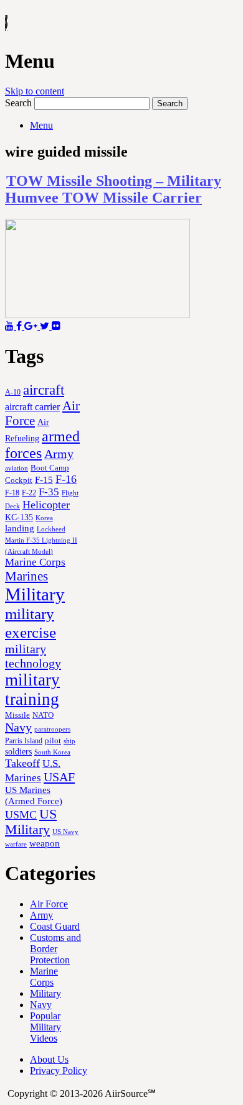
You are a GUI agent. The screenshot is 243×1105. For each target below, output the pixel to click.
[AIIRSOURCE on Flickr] (56, 326)
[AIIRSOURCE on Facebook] (20, 326)
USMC (21, 815)
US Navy (65, 831)
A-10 (13, 392)
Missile (17, 715)
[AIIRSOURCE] (6, 24)
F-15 (44, 479)
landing (19, 528)
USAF (59, 777)
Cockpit (18, 480)
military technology (33, 656)
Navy (18, 727)
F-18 (12, 492)
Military (35, 594)
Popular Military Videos (45, 1027)
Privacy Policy (58, 1070)
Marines (26, 576)
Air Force (49, 904)
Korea (44, 517)
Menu (41, 125)
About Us (49, 1059)
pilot (53, 740)
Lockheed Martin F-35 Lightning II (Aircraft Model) (41, 540)
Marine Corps (35, 562)
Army (59, 454)
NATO (43, 715)
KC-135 (19, 517)
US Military (31, 822)
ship (69, 741)
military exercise (30, 623)
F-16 (66, 479)
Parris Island (23, 740)
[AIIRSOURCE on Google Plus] (32, 326)
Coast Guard (55, 926)
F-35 (49, 492)
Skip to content (34, 91)
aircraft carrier (32, 406)
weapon (44, 843)
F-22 (29, 492)
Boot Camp (50, 468)
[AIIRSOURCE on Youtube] (10, 326)
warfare (16, 844)
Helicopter (46, 504)
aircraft (43, 390)
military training (32, 689)
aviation (16, 468)
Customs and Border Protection (55, 948)
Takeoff (22, 763)
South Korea (52, 752)
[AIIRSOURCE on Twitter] (46, 326)
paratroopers (52, 729)
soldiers (18, 751)
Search (18, 103)
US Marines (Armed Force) (33, 795)
